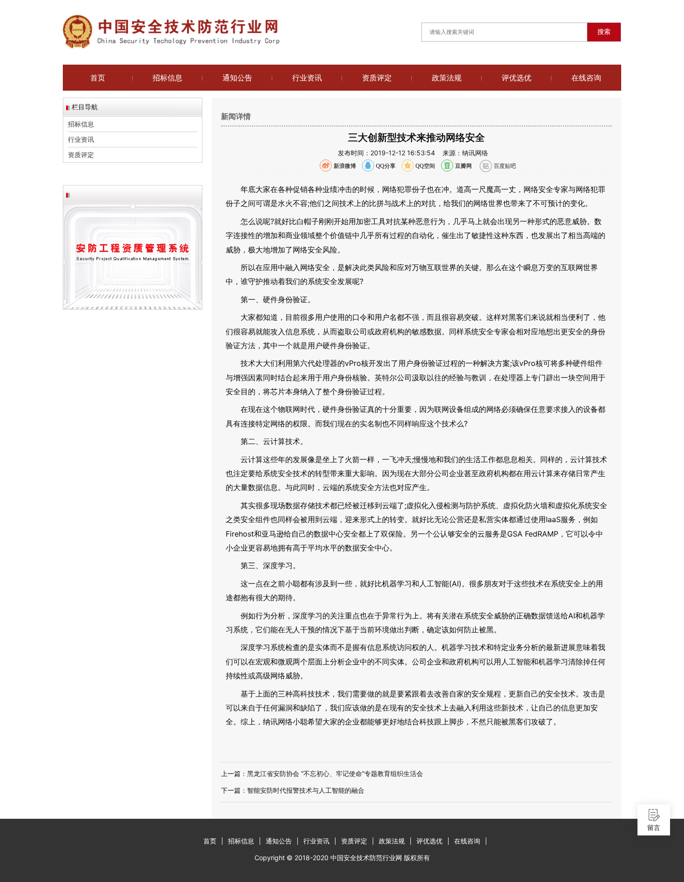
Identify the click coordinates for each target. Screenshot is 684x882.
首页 (97, 77)
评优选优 (516, 77)
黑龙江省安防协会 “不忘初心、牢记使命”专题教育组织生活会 (335, 773)
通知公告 (237, 77)
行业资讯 (307, 77)
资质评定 (377, 77)
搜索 (603, 31)
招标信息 (167, 77)
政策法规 (447, 77)
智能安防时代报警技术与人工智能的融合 (305, 790)
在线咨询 (586, 77)
